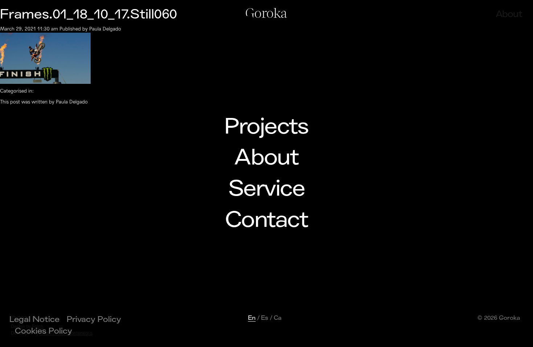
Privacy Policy (94, 319)
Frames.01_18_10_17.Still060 (88, 14)
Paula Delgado (105, 29)
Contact (266, 220)
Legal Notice (34, 319)
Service (266, 189)
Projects (266, 127)
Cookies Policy (43, 331)
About (266, 157)
